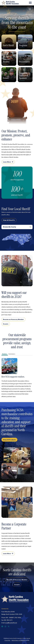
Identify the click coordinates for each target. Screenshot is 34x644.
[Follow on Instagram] (5, 626)
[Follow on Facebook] (2, 626)
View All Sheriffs (9, 220)
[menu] (30, 2)
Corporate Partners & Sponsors (23, 76)
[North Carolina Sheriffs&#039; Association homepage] (10, 2)
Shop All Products (9, 440)
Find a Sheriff (8, 45)
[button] (18, 236)
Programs (23, 45)
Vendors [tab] (4, 354)
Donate (6, 78)
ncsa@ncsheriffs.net (11, 623)
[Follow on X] (8, 626)
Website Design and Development (19, 640)
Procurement (24, 61)
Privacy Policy (7, 640)
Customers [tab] (11, 354)
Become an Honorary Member (7, 59)
